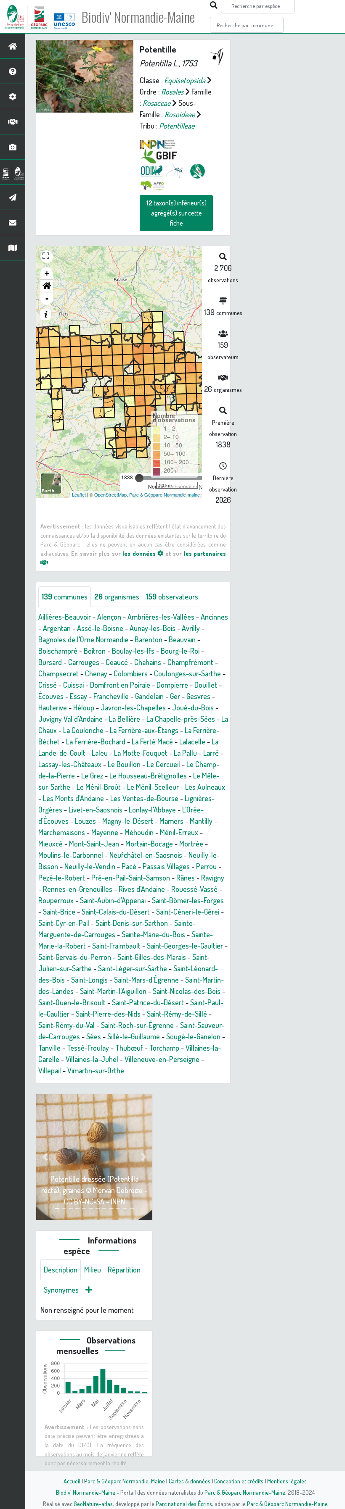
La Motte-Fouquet (140, 752)
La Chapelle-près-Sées (180, 718)
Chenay (96, 673)
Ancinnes (214, 616)
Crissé (47, 684)
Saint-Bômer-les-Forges (188, 900)
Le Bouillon (124, 764)
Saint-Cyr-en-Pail (63, 923)
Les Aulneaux (205, 786)
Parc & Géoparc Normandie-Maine (124, 1481)
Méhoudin (139, 832)
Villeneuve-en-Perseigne (162, 1059)
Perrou (206, 866)
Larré (211, 752)
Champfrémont (190, 662)
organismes (116, 596)
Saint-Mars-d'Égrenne (146, 979)
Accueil (72, 1481)
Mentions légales (287, 1481)
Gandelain (149, 696)
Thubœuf (129, 1047)
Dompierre (172, 684)
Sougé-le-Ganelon (193, 1036)
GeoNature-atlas (93, 1503)
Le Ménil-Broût (99, 786)
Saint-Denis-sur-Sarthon (132, 923)
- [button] (47, 298)
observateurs (172, 596)
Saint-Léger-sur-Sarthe (132, 968)
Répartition (124, 1269)
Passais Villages (166, 866)
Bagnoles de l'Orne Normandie (83, 639)
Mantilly (201, 820)
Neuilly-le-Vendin (89, 866)
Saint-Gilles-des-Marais (151, 957)
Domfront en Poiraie (120, 684)
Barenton (148, 639)
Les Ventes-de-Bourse (144, 798)
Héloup (83, 707)
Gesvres (198, 696)
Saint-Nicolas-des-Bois (186, 991)
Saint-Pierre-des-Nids (108, 1013)
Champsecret (58, 673)
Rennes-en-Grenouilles (77, 889)
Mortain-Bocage (149, 843)
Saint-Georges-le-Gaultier (185, 945)
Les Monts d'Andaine (73, 798)
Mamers (171, 820)
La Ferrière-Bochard (95, 741)
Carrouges (83, 662)
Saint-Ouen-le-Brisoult (72, 1002)
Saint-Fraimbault (116, 945)
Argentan (57, 628)
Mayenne (104, 832)
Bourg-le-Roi (180, 650)
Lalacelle (192, 741)
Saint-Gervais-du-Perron (74, 957)
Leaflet (79, 494)
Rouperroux (56, 900)
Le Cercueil (163, 764)
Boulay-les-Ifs (133, 650)
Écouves (51, 696)
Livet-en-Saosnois (95, 809)
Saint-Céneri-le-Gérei (187, 911)
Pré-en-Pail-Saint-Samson (130, 877)
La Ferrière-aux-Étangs (144, 730)
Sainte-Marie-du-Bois (153, 934)
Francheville (111, 696)
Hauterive (52, 707)
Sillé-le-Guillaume (133, 1036)
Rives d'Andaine (142, 889)
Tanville (49, 1047)
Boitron (95, 650)
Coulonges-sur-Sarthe (187, 673)
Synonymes (61, 1289)
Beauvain (182, 639)
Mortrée (191, 843)
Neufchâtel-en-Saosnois (145, 855)
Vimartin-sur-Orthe (95, 1070)
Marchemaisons (61, 832)
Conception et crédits (238, 1481)
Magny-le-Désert (127, 820)
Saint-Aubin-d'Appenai (113, 900)
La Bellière (124, 718)
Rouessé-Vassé (194, 889)
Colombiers (131, 673)
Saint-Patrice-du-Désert (148, 1002)
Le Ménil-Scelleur (153, 786)
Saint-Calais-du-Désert (116, 911)
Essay (78, 696)
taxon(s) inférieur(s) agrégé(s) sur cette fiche (176, 213)
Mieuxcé (50, 843)
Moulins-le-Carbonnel (70, 855)
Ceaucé (117, 662)
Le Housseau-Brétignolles (148, 775)
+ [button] (47, 273)
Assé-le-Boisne (100, 628)
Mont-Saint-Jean (94, 843)
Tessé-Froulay (88, 1047)
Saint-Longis (89, 979)
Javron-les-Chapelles (133, 707)
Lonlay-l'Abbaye (152, 809)
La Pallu (185, 752)
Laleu (100, 752)
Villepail (49, 1070)
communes (65, 596)
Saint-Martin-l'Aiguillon (113, 991)
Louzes (85, 820)
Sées (93, 1036)
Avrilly (191, 628)
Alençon (109, 616)
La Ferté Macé (152, 741)
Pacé (129, 866)
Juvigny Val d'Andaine (70, 718)
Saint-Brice (59, 911)
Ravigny (212, 877)
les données (139, 553)
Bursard (50, 662)
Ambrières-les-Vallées (160, 616)
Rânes (185, 877)
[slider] (139, 478)
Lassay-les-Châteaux (69, 764)
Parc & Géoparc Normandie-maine (164, 494)
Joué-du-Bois (193, 707)
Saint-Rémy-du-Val (66, 1025)
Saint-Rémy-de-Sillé (177, 1013)
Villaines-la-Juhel (92, 1059)
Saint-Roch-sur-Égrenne (137, 1025)
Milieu (92, 1269)
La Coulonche (83, 730)
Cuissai (73, 684)
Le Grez (92, 775)
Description (60, 1269)
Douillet (205, 684)
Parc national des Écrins (184, 1503)
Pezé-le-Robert (61, 877)
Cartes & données (189, 1481)
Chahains (147, 662)
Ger (175, 696)
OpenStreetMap (110, 494)
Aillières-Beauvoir (64, 616)
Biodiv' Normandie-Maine (138, 16)
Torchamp (164, 1047)
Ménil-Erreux (179, 832)
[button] (46, 286)
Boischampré (57, 650)
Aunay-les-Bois (152, 628)
